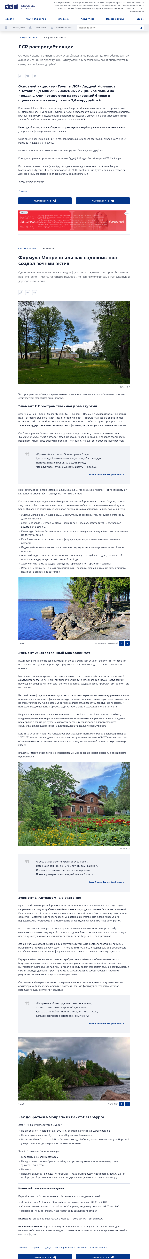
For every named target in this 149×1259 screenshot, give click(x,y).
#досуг (47, 1247)
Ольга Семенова (27, 248)
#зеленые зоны (98, 1247)
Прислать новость (64, 27)
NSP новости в (43, 200)
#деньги (22, 190)
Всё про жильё (115, 18)
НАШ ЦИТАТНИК (61, 2)
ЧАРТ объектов (36, 18)
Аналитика (87, 18)
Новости (8, 18)
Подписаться (40, 27)
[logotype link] (20, 7)
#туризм (35, 1247)
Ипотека (63, 18)
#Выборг (23, 1247)
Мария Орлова (137, 11)
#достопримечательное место (70, 1247)
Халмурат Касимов (28, 37)
